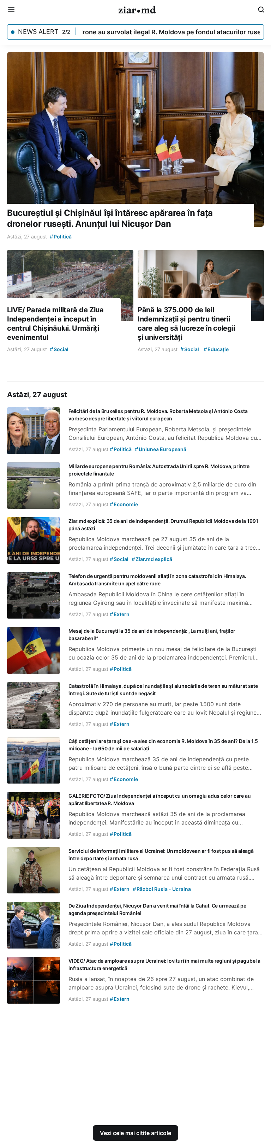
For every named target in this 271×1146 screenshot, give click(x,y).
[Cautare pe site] (261, 9)
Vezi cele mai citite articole (135, 1132)
